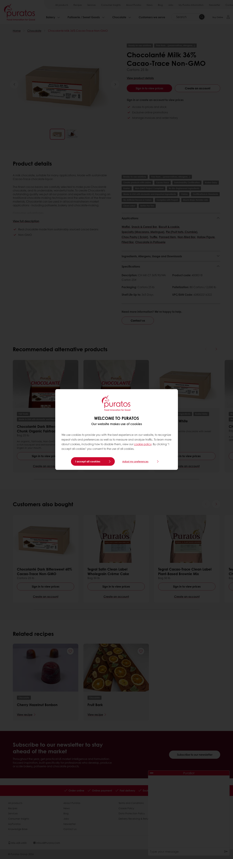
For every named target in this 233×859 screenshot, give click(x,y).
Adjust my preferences (135, 461)
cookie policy (142, 444)
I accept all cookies (87, 461)
